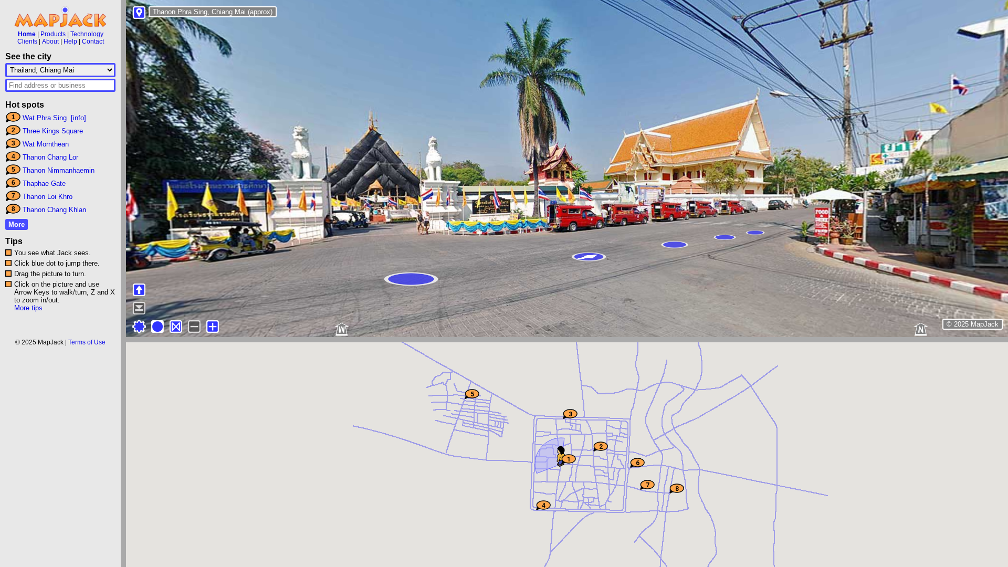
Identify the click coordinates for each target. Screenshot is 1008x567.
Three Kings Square (53, 131)
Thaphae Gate (44, 183)
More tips (28, 308)
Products (53, 34)
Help (70, 41)
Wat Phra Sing (45, 118)
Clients (27, 41)
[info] (78, 118)
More (16, 224)
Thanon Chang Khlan (54, 210)
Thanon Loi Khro (47, 197)
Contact (93, 41)
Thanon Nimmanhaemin (58, 170)
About (50, 41)
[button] (561, 459)
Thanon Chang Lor (50, 157)
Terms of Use (87, 342)
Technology (86, 34)
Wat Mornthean (46, 144)
